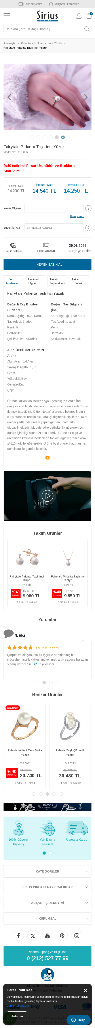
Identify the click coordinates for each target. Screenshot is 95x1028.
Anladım (17, 1016)
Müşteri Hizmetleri (67, 4)
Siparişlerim (34, 4)
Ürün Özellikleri (13, 251)
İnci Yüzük (55, 43)
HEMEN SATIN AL (49, 264)
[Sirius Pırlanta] (47, 15)
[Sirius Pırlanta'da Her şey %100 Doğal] (47, 807)
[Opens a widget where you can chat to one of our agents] (78, 1020)
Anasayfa (9, 43)
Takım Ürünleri (77, 281)
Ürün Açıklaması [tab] (12, 281)
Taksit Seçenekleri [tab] (57, 281)
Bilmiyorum (77, 216)
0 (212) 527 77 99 (47, 958)
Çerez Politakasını (18, 1005)
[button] (9, 96)
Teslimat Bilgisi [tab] (33, 281)
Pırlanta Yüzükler (32, 43)
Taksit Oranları (46, 250)
